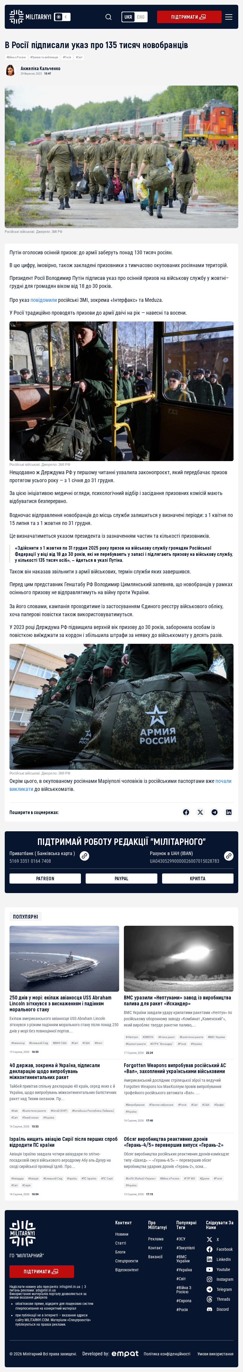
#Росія (67, 57)
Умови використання (215, 1354)
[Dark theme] (65, 16)
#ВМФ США (60, 1043)
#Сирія (26, 1185)
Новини (121, 1234)
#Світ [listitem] (181, 1278)
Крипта (198, 878)
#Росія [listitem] (182, 1309)
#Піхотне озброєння (161, 1104)
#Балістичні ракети (191, 1037)
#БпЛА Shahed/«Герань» (141, 1178)
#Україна (196, 1043)
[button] (228, 17)
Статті (120, 1243)
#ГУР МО (189, 1178)
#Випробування (135, 1104)
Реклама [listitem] (156, 1239)
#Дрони (204, 1178)
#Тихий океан (30, 1117)
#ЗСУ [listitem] (181, 1239)
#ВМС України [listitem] (183, 1258)
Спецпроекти (126, 1261)
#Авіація (33, 1178)
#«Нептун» (132, 1037)
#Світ (79, 57)
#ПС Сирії (107, 1178)
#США (86, 1043)
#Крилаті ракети (136, 1043)
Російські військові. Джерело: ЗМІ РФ (39, 465)
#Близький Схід (38, 1043)
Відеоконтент (127, 1269)
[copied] (84, 856)
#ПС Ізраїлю (88, 1178)
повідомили (44, 300)
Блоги (120, 1252)
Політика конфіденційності (167, 1354)
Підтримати (184, 17)
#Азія (14, 1110)
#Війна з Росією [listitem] (183, 1289)
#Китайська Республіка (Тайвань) (93, 1110)
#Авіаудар (17, 1178)
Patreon (45, 878)
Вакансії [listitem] (155, 1256)
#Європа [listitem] (183, 1300)
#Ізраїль (72, 1178)
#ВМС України (216, 1037)
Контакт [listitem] (155, 1247)
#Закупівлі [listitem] (185, 1247)
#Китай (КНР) (59, 1110)
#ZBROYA (148, 1037)
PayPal (122, 878)
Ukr (128, 17)
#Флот (98, 1043)
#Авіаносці (18, 1043)
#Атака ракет (166, 1037)
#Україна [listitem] (184, 1269)
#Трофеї (219, 1104)
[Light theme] (58, 16)
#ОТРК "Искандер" (161, 1043)
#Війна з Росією (16, 57)
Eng (141, 17)
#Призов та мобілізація (44, 57)
